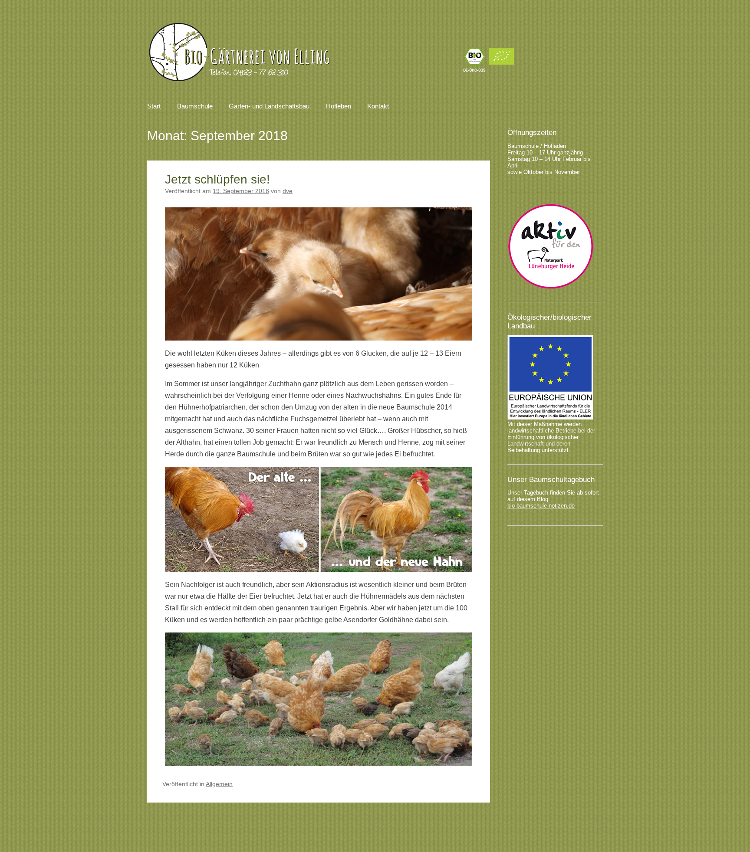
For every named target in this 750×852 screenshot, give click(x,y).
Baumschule (195, 106)
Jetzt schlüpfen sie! (217, 179)
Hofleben (338, 106)
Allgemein (219, 783)
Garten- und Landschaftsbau (269, 106)
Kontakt (378, 106)
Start (154, 106)
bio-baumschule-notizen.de (541, 505)
